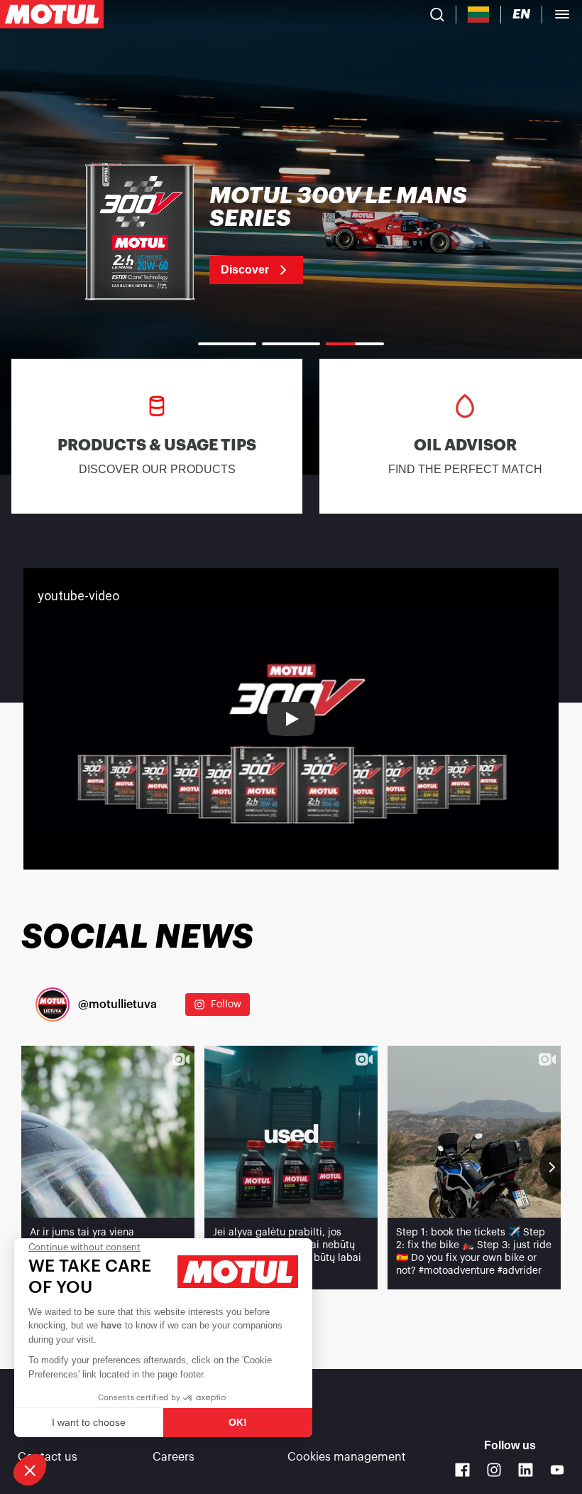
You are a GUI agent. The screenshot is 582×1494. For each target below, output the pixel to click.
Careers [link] (173, 1457)
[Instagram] (494, 1470)
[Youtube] (557, 1470)
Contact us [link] (47, 1457)
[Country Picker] (478, 14)
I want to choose (89, 1422)
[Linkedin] (525, 1470)
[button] (30, 1470)
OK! (238, 1422)
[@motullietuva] (52, 1004)
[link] (291, 234)
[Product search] (437, 14)
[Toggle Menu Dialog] (562, 14)
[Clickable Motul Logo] (52, 14)
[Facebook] (462, 1470)
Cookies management (346, 1457)
